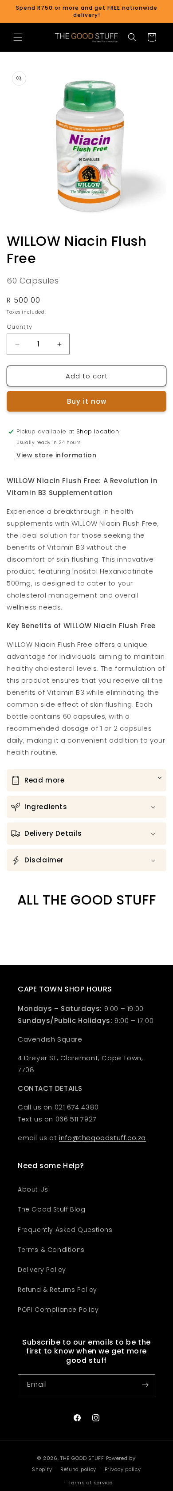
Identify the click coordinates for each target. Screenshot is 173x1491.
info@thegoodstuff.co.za (102, 1137)
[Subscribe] (145, 1384)
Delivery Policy (42, 1269)
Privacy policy (123, 1469)
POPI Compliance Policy (58, 1309)
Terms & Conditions (51, 1249)
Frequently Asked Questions (65, 1229)
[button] (18, 37)
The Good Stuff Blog (51, 1209)
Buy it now (86, 401)
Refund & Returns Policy (57, 1289)
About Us (33, 1189)
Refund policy (78, 1469)
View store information (56, 455)
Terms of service (90, 1482)
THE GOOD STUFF (82, 1458)
